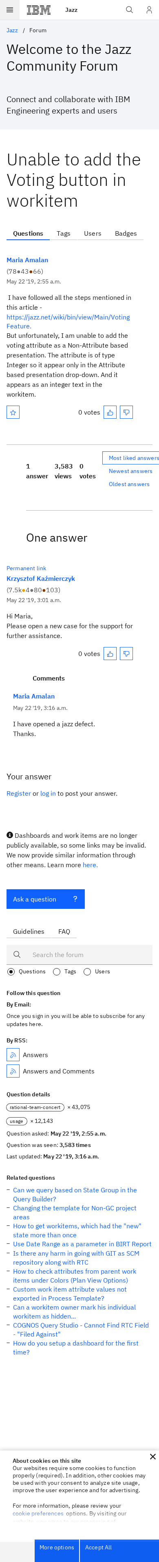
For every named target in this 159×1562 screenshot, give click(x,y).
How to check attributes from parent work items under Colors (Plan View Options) (74, 1275)
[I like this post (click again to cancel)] (110, 412)
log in (48, 793)
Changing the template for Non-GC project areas (75, 1212)
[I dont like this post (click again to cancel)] (126, 412)
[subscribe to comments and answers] (13, 1071)
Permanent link (26, 568)
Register (19, 793)
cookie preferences (38, 1513)
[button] (153, 1456)
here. (90, 865)
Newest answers (130, 471)
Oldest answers (129, 484)
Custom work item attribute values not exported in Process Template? (70, 1293)
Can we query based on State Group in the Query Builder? (75, 1194)
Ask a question (34, 899)
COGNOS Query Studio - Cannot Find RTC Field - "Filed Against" (81, 1329)
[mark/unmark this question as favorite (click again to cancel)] (13, 412)
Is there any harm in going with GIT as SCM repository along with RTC (76, 1257)
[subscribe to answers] (13, 1054)
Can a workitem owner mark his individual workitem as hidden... (74, 1311)
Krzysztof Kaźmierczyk (41, 578)
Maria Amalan (27, 260)
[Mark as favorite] (13, 412)
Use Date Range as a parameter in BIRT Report (82, 1244)
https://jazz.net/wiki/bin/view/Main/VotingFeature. (68, 321)
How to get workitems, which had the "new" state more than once (77, 1230)
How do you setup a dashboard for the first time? (76, 1347)
